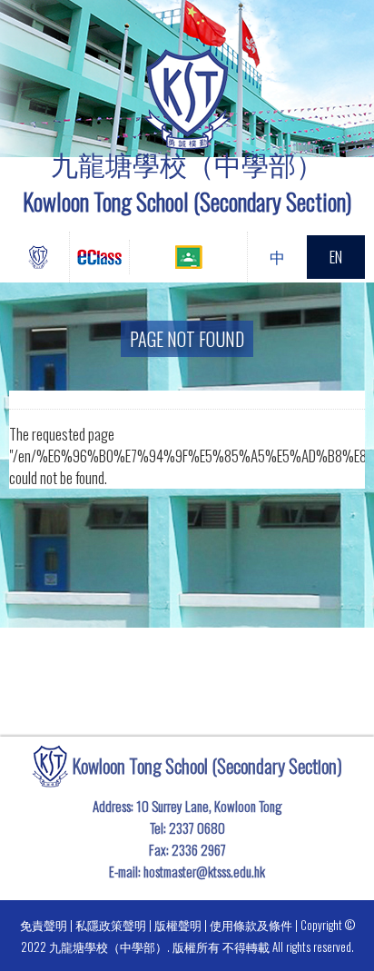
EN (336, 256)
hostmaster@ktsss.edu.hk (204, 871)
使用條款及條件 (251, 925)
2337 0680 (197, 827)
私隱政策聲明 (110, 925)
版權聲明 (178, 925)
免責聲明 (43, 925)
